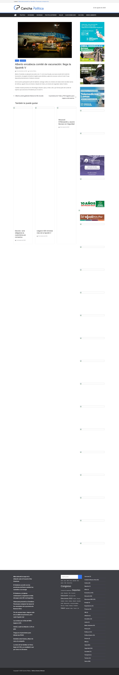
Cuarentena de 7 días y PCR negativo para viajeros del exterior (61, 97)
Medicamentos (67, 603)
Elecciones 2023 (70, 15)
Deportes (76, 590)
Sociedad (39, 15)
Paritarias (71, 605)
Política (22, 15)
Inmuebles (87, 618)
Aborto (62, 580)
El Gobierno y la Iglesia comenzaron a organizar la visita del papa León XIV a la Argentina (23, 596)
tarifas (71, 608)
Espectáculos (88, 605)
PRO (86, 641)
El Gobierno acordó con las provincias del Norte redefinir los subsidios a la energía (23, 587)
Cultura (81, 15)
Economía (31, 15)
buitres (62, 582)
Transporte (87, 654)
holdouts (70, 601)
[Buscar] (80, 577)
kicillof (62, 603)
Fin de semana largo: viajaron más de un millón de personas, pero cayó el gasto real (23, 615)
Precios (86, 638)
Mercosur (63, 605)
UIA (78, 608)
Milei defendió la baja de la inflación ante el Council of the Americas (22, 579)
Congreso (66, 586)
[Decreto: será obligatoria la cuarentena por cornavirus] (23, 108)
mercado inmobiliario (74, 603)
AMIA (68, 580)
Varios (86, 661)
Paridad (66, 605)
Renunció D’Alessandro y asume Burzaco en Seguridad (67, 122)
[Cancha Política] (15, 15)
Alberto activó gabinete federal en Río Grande (29, 96)
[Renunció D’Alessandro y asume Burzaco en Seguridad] (66, 108)
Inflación (87, 615)
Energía (86, 602)
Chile (65, 582)
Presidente (76, 605)
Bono (78, 580)
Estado (74, 598)
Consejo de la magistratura (66, 590)
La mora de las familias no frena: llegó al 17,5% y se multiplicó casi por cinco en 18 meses (23, 647)
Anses (71, 580)
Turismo (75, 608)
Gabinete (62, 601)
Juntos (86, 622)
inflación (74, 601)
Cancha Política (32, 71)
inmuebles (79, 601)
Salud (61, 15)
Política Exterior (50, 15)
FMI (85, 612)
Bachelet (74, 580)
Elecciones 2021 (72, 595)
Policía (86, 628)
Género (66, 601)
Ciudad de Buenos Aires (91, 579)
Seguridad (22, 60)
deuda (62, 593)
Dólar (86, 589)
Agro (65, 580)
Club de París (69, 582)
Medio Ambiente (91, 15)
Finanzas (78, 598)
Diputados (66, 593)
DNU (70, 593)
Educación (64, 595)
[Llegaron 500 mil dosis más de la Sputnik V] (44, 108)
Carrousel (87, 576)
